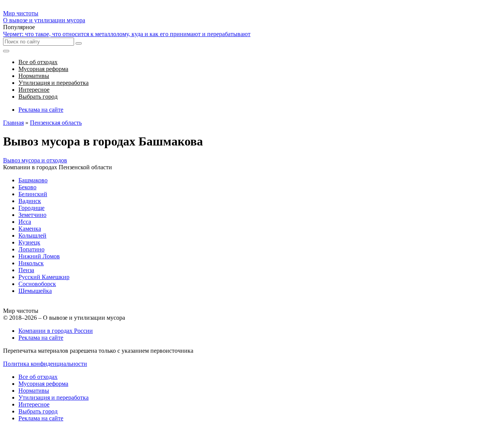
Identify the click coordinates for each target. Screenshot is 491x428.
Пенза (26, 270)
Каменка (29, 228)
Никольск (31, 263)
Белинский (32, 194)
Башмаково (33, 180)
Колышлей (32, 235)
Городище (31, 208)
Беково (27, 187)
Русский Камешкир (43, 277)
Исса (24, 221)
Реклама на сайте (40, 109)
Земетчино (32, 215)
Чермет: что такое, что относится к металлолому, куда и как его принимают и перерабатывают (126, 34)
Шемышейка (35, 291)
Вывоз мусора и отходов (35, 160)
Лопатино (31, 249)
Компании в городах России (55, 330)
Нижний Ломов (39, 256)
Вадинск (29, 201)
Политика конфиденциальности (45, 363)
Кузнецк (29, 242)
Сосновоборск (37, 284)
